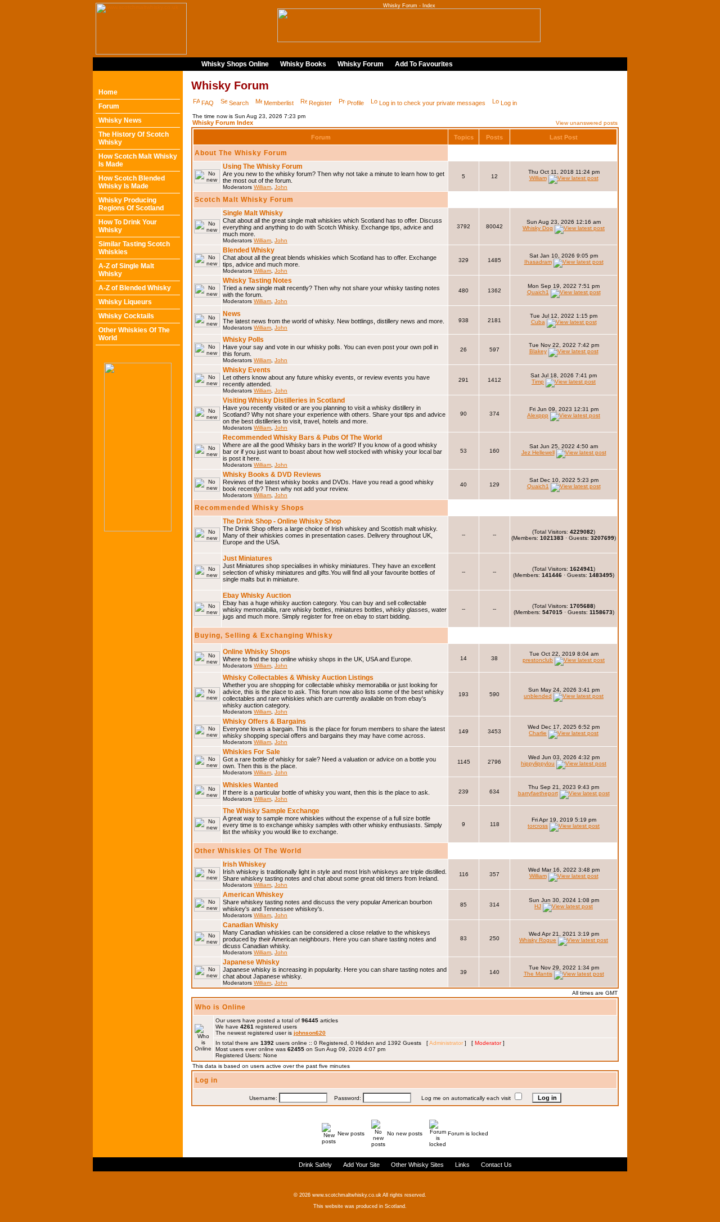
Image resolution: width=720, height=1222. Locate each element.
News (232, 314)
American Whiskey (253, 895)
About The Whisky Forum (241, 153)
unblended (538, 696)
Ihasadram (538, 262)
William (262, 187)
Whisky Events (247, 370)
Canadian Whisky (250, 925)
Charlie (538, 733)
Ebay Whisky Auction (257, 595)
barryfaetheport (538, 793)
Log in (509, 103)
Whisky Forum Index (222, 122)
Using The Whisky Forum (263, 166)
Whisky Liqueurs (125, 302)
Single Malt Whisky (253, 213)
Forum (108, 106)
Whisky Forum (361, 64)
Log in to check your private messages (432, 103)
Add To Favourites (424, 64)
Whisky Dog (538, 228)
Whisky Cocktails (126, 316)
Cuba (538, 322)
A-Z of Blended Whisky (134, 288)
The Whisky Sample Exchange (271, 811)
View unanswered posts (587, 123)
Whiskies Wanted (250, 785)
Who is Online (220, 1007)
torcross (538, 826)
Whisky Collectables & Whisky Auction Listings (298, 678)
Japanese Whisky (251, 962)
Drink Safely (315, 1164)
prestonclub (538, 660)
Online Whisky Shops (256, 652)
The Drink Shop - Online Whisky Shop (282, 521)
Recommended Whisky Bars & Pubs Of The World (302, 437)
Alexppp (537, 415)
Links (462, 1164)
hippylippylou (538, 763)
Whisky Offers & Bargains (264, 721)
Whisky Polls (243, 340)
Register (320, 103)
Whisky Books (303, 64)
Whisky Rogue (537, 940)
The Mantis (538, 974)
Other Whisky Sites (417, 1164)
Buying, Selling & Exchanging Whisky (264, 635)
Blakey (538, 351)
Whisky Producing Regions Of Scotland (131, 204)
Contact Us (496, 1164)
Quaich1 (538, 292)
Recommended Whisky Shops (249, 508)
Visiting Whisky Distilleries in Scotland (284, 400)
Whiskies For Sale (251, 752)
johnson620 (310, 1033)
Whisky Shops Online (235, 64)
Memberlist (279, 103)
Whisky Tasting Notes (257, 281)
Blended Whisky (248, 250)
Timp (538, 381)
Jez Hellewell (538, 452)
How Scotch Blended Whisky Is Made (131, 182)
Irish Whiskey (244, 864)
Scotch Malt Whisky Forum (244, 200)
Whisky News (120, 120)
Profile (355, 103)
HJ (537, 906)
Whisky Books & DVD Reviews (272, 475)
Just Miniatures (247, 558)
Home (108, 92)
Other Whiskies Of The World (248, 851)
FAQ (207, 103)
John (280, 187)
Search (239, 103)
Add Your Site (361, 1164)
